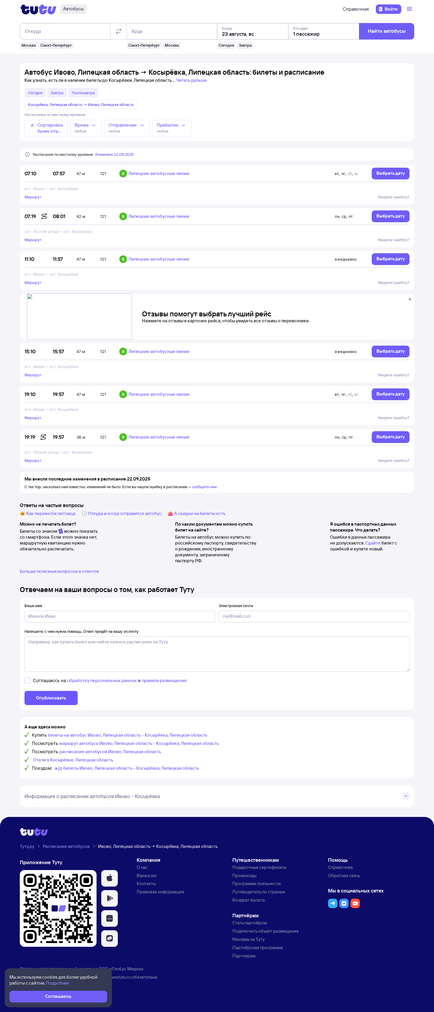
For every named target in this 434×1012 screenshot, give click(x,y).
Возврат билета (248, 900)
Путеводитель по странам (258, 892)
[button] (109, 878)
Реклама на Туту (248, 939)
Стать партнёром (249, 923)
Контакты (146, 883)
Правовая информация (160, 892)
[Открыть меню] (410, 9)
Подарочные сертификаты (259, 867)
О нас (142, 867)
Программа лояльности (256, 883)
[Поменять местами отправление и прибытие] (118, 31)
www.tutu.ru (119, 977)
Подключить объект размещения (265, 931)
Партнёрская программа (257, 947)
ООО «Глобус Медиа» (121, 969)
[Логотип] (38, 9)
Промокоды (244, 875)
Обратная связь (344, 875)
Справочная (356, 9)
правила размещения (164, 680)
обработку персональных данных (102, 680)
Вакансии (146, 875)
